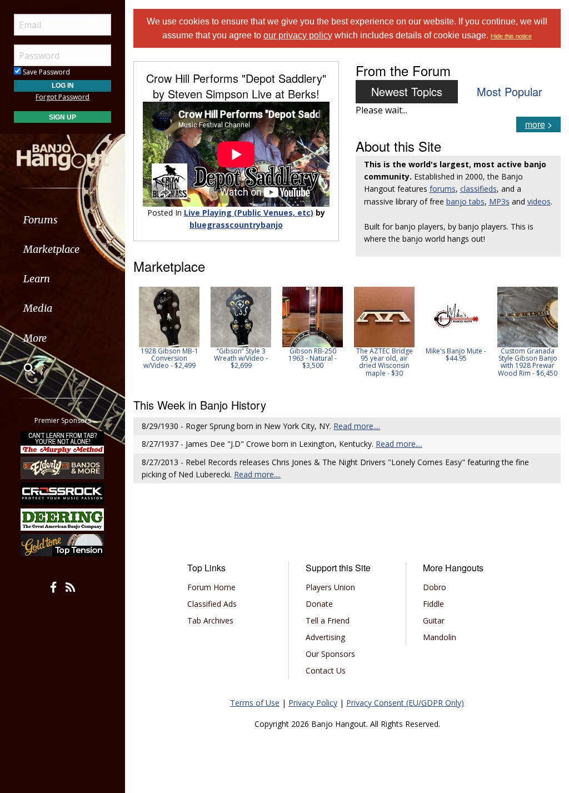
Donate (319, 604)
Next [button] (545, 335)
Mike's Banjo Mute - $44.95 (456, 354)
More (35, 338)
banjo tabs (465, 201)
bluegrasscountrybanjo (236, 225)
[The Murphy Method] (63, 442)
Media (37, 308)
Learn (36, 278)
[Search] (22, 368)
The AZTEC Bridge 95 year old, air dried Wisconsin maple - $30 (384, 362)
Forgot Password (62, 97)
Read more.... (356, 426)
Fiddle (433, 604)
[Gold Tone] (63, 545)
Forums (40, 219)
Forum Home (211, 587)
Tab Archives (210, 620)
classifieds (478, 188)
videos (539, 201)
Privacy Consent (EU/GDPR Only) (405, 702)
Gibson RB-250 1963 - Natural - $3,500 (312, 358)
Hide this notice (511, 36)
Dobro (434, 587)
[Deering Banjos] (63, 519)
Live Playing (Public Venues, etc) (248, 212)
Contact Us (326, 670)
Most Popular (509, 91)
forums (443, 188)
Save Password (45, 72)
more (535, 124)
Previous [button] (138, 335)
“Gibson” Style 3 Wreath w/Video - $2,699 (241, 358)
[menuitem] (62, 220)
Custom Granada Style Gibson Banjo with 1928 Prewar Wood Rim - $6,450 (527, 362)
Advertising (325, 637)
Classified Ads (212, 604)
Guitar (434, 620)
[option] (169, 328)
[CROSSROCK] (63, 493)
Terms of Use (254, 702)
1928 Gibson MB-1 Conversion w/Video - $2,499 (169, 358)
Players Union (330, 587)
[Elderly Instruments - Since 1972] (63, 468)
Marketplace (51, 249)
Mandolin (439, 637)
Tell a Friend (328, 620)
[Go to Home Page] (63, 152)
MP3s (499, 201)
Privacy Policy (312, 702)
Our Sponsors (330, 654)
